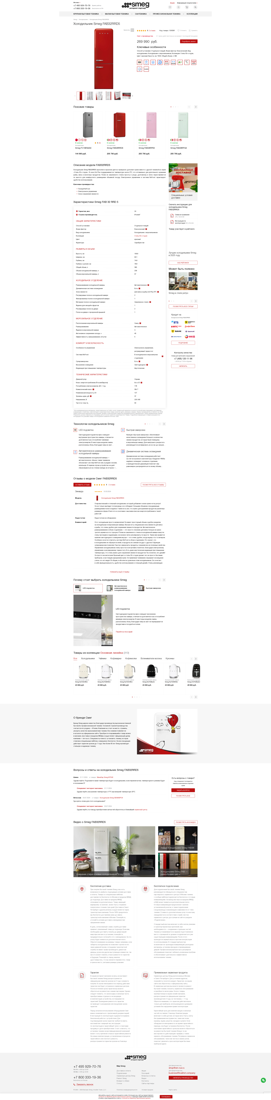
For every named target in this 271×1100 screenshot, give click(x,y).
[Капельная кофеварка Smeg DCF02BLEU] (197, 671)
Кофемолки (131, 658)
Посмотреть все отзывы (153, 485)
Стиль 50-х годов (140, 236)
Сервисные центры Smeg (126, 1076)
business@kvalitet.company (182, 1073)
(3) (100, 143)
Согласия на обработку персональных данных (136, 1098)
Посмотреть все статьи (183, 306)
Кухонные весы (173, 658)
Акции (172, 3)
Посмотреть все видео (186, 822)
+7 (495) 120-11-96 (183, 358)
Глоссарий (145, 1073)
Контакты (145, 1081)
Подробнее (183, 343)
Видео (144, 1078)
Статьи (119, 1083)
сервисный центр (140, 809)
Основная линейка (112, 652)
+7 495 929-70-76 (81, 5)
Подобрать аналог (189, 41)
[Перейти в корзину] (187, 7)
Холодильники (88, 658)
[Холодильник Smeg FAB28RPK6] (151, 125)
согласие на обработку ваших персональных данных (115, 1096)
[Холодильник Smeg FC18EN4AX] (87, 125)
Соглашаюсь (166, 1097)
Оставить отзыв (82, 485)
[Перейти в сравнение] (178, 7)
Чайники (102, 658)
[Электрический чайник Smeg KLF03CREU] (84, 671)
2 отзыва (152, 30)
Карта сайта (173, 1090)
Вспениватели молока (151, 658)
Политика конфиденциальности (127, 1090)
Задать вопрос (183, 790)
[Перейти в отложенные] (170, 7)
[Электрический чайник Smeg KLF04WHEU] (174, 671)
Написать (183, 366)
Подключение (122, 1073)
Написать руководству (183, 1078)
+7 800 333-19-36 (81, 8)
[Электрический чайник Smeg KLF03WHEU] (107, 671)
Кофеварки (115, 658)
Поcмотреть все (183, 796)
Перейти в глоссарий (124, 632)
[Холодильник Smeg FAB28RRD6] (119, 125)
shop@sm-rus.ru (176, 1068)
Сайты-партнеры (148, 1083)
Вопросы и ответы (148, 1076)
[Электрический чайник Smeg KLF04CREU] (129, 671)
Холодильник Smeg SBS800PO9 (111, 798)
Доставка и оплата (124, 1071)
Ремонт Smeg (122, 1078)
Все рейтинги (183, 263)
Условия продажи (147, 1090)
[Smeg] (135, 5)
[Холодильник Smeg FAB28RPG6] (183, 125)
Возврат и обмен (123, 1081)
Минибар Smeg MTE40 (105, 777)
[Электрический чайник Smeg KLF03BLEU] (152, 671)
